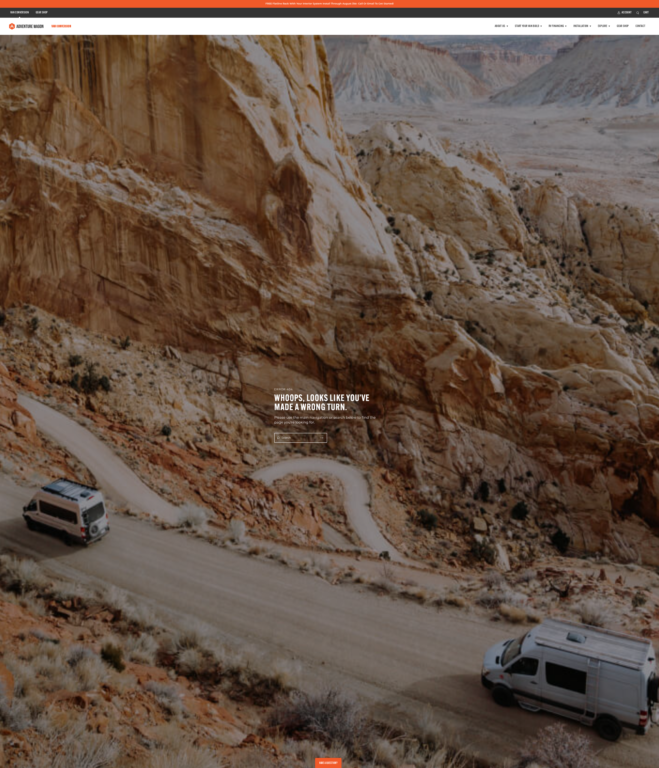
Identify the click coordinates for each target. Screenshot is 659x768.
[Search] (321, 437)
